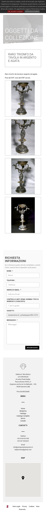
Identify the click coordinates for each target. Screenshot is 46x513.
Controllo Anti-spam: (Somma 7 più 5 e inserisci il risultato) (23, 300)
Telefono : (11, 280)
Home (23, 408)
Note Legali (17, 506)
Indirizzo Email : (14, 290)
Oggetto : (11, 311)
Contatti (23, 421)
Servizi (23, 418)
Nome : (10, 271)
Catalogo (23, 413)
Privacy (24, 506)
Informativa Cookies (32, 11)
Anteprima (23, 411)
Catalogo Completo (23, 416)
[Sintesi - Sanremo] (8, 506)
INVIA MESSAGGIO (32, 347)
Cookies (31, 506)
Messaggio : (12, 320)
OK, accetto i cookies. (15, 11)
